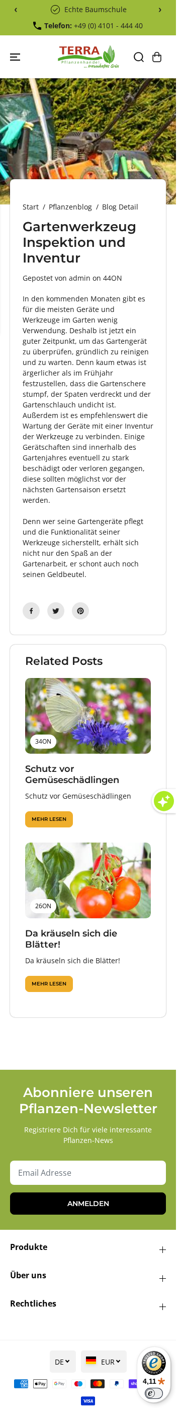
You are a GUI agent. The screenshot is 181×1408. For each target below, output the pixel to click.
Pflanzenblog (70, 207)
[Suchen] (139, 57)
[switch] (154, 1393)
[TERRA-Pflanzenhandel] (88, 56)
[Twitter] (55, 610)
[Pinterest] (80, 610)
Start (31, 207)
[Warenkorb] (157, 57)
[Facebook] (31, 610)
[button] (16, 56)
